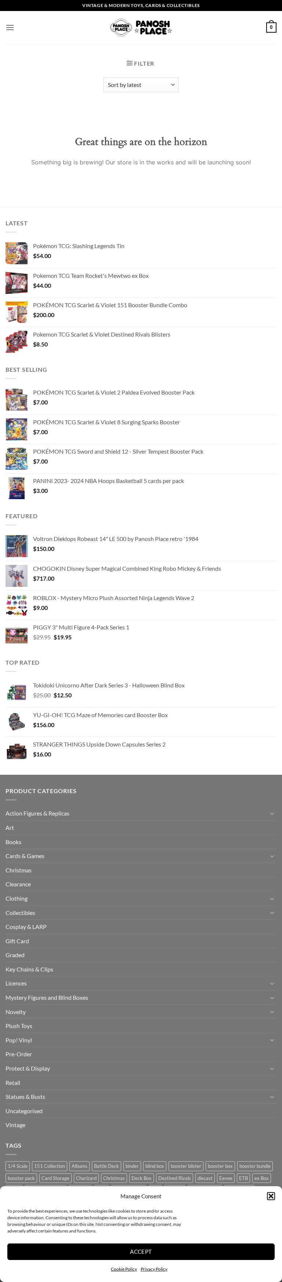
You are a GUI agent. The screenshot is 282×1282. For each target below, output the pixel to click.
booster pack (21, 1178)
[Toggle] (272, 813)
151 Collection (49, 1166)
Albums (79, 1166)
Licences (16, 983)
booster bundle (255, 1166)
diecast (205, 1178)
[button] (271, 1196)
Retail (13, 1082)
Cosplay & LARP (26, 926)
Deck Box (141, 1178)
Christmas (19, 870)
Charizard (86, 1178)
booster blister (186, 1166)
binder (132, 1166)
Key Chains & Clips (29, 969)
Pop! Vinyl (19, 1039)
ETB (243, 1178)
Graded (15, 954)
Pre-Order (19, 1053)
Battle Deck (106, 1166)
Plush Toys (19, 1025)
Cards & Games (25, 855)
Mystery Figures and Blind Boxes (47, 997)
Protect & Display (28, 1068)
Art (10, 827)
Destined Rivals (174, 1178)
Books (13, 841)
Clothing (17, 898)
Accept (141, 1251)
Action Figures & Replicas (37, 813)
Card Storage (55, 1178)
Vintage (15, 1124)
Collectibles (20, 912)
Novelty (16, 1011)
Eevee (225, 1178)
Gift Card (17, 940)
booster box (220, 1166)
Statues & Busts (25, 1096)
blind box (154, 1166)
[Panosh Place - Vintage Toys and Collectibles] (141, 28)
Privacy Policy (154, 1269)
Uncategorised (24, 1110)
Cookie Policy (124, 1269)
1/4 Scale (18, 1166)
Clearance (18, 883)
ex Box (261, 1178)
